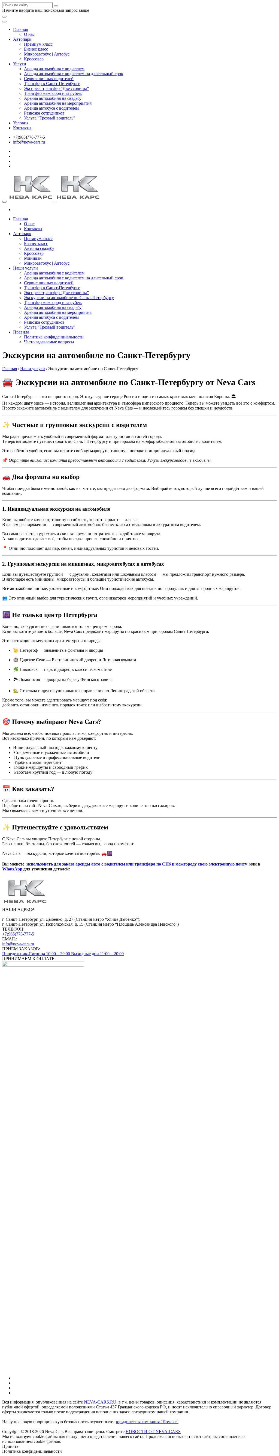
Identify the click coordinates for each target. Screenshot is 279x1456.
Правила (21, 332)
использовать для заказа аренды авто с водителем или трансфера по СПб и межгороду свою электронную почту (136, 864)
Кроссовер (34, 59)
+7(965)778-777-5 (18, 934)
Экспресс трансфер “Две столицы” (56, 88)
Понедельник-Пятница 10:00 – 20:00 (36, 953)
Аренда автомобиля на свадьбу (52, 98)
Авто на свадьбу (39, 248)
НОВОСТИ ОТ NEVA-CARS (153, 1431)
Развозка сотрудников (44, 113)
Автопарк (22, 39)
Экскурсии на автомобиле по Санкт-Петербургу (69, 297)
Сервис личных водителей (49, 78)
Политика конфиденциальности (54, 337)
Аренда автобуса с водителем (51, 108)
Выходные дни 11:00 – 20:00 (97, 953)
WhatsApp (12, 869)
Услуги (19, 64)
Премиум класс (38, 44)
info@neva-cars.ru (29, 142)
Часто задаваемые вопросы (49, 342)
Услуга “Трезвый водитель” (49, 118)
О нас (29, 34)
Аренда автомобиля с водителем (54, 68)
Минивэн (33, 258)
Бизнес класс (36, 49)
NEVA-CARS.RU (100, 1402)
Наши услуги (25, 268)
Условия (20, 123)
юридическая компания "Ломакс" (147, 1421)
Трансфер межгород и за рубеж (53, 93)
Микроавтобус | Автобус (46, 54)
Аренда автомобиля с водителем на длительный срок (73, 73)
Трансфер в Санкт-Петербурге (52, 83)
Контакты (22, 127)
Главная (20, 29)
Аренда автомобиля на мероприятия (58, 103)
